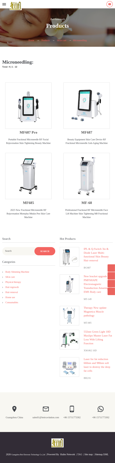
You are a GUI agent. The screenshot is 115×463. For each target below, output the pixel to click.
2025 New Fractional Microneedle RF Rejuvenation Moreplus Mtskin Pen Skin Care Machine (28, 213)
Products (45, 40)
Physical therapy (13, 282)
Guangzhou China (14, 417)
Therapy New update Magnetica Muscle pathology (95, 311)
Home (31, 40)
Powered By (53, 454)
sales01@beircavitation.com (45, 417)
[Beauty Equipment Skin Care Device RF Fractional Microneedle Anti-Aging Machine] (86, 106)
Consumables (11, 302)
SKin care (61, 40)
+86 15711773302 (72, 417)
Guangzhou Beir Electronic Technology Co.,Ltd (28, 455)
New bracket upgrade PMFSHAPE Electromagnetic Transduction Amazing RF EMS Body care (98, 284)
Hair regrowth (12, 287)
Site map (88, 454)
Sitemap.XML (102, 454)
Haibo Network (67, 454)
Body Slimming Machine (17, 272)
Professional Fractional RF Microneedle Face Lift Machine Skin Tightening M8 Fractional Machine (86, 213)
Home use (10, 297)
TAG (79, 454)
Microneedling (80, 40)
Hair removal (11, 292)
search (44, 251)
